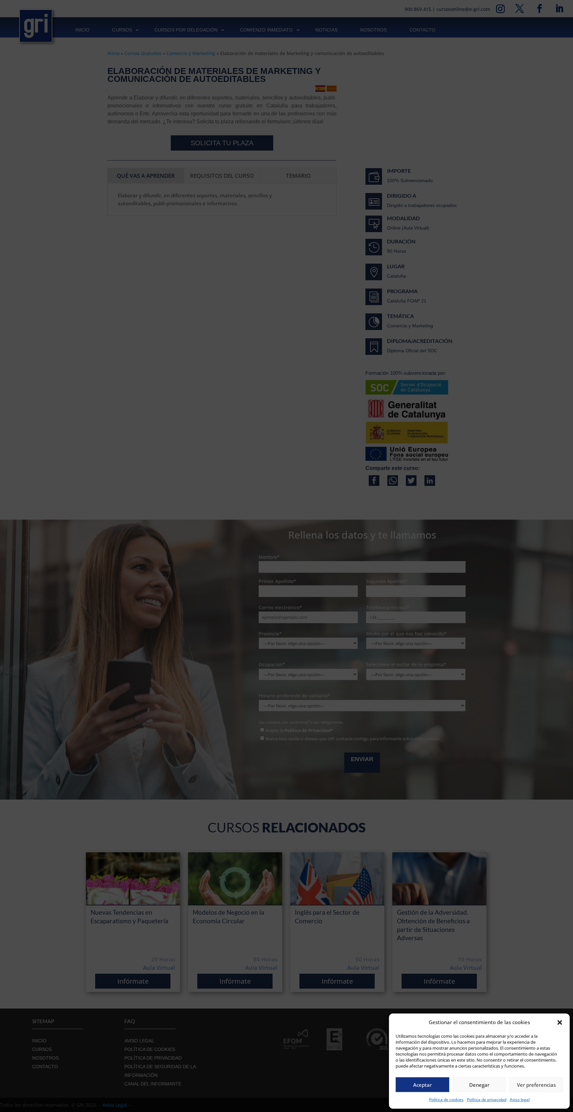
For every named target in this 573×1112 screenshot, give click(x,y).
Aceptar (422, 1084)
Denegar (479, 1084)
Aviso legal (520, 1099)
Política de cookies (446, 1099)
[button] (559, 1022)
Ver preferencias (536, 1084)
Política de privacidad (486, 1099)
